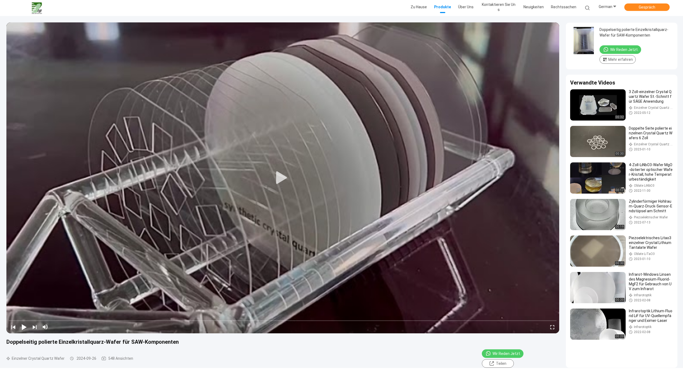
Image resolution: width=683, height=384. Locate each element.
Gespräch (647, 7)
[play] (282, 178)
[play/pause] (24, 327)
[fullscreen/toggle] (552, 327)
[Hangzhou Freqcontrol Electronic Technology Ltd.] (36, 8)
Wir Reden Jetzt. (507, 353)
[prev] (13, 327)
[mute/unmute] (45, 327)
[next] (34, 327)
